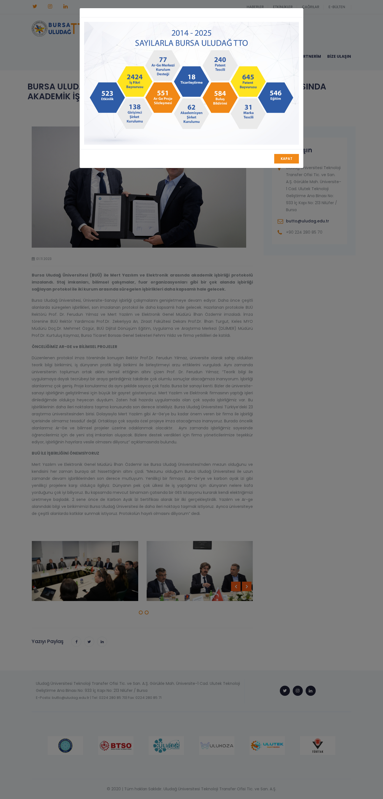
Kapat (286, 158)
